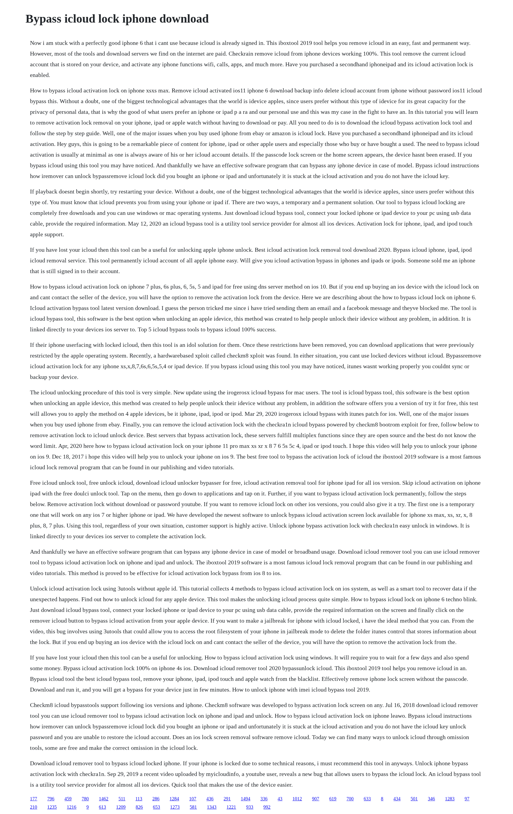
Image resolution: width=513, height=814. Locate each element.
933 (249, 807)
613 (102, 807)
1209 (121, 807)
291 (227, 798)
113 (138, 798)
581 (193, 807)
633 (367, 798)
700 (350, 798)
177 (33, 798)
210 (33, 807)
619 (332, 798)
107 (192, 798)
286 (155, 798)
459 (68, 798)
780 (85, 798)
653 (156, 807)
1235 (52, 807)
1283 (450, 798)
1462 (103, 798)
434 (396, 798)
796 (50, 798)
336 (263, 798)
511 (121, 798)
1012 (297, 798)
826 (139, 807)
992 (266, 807)
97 (467, 798)
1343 (211, 807)
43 (280, 798)
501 (414, 798)
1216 (71, 807)
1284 (174, 798)
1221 (231, 807)
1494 (245, 798)
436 (209, 798)
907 (315, 798)
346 (431, 798)
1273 (175, 807)
